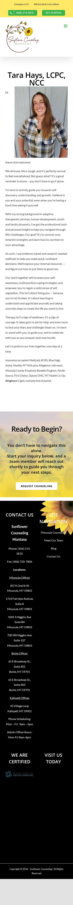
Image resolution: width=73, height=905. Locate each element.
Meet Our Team (53, 540)
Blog (53, 548)
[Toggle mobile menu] (66, 26)
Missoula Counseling (53, 532)
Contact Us (53, 556)
